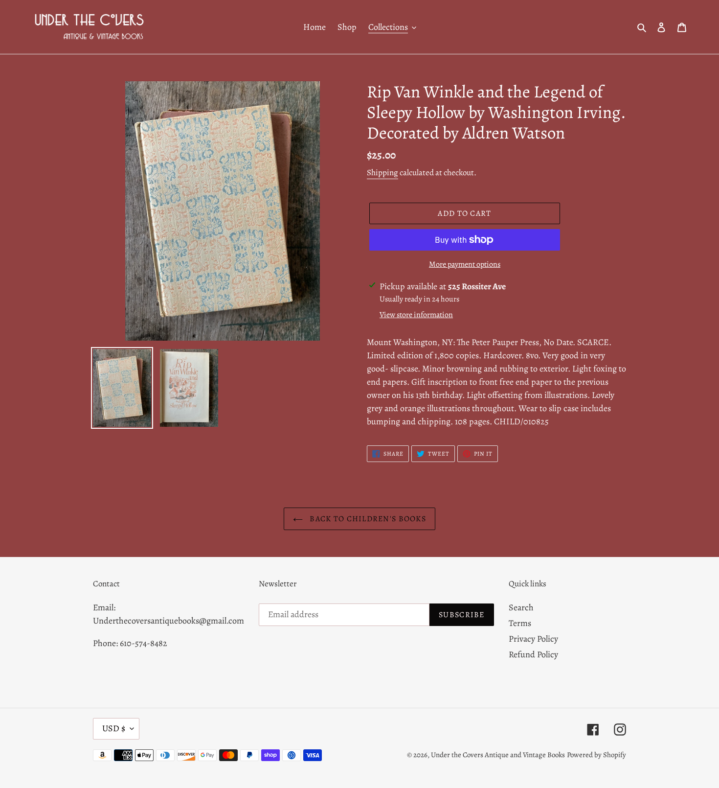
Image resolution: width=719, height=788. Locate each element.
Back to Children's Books (367, 518)
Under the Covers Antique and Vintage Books (498, 755)
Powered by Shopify (596, 755)
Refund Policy (533, 654)
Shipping (382, 172)
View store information (416, 314)
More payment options (464, 264)
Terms (520, 623)
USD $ (113, 728)
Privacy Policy (533, 639)
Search (521, 607)
